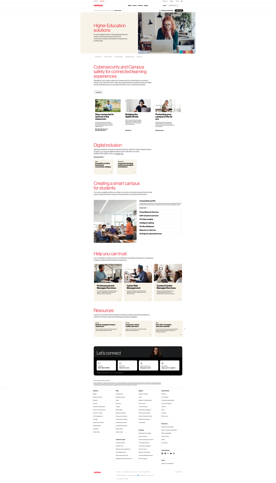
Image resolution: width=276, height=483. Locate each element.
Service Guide (165, 436)
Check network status (144, 413)
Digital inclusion (108, 56)
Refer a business (143, 458)
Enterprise (95, 428)
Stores (177, 1)
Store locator (142, 403)
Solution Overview (100, 10)
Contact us (165, 1)
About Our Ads (150, 475)
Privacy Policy (135, 471)
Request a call (145, 368)
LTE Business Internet (121, 425)
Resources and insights (168, 427)
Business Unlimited (121, 413)
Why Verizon (165, 416)
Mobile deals (119, 428)
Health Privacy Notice (121, 475)
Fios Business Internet (121, 419)
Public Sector (106, 10)
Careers (164, 406)
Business (102, 1)
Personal (96, 1)
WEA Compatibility (166, 433)
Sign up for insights (168, 368)
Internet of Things (97, 413)
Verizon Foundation (166, 403)
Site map (119, 471)
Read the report (159, 130)
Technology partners (144, 442)
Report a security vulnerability (169, 430)
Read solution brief (98, 157)
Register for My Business (145, 400)
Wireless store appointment (123, 449)
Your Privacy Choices (132, 475)
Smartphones (119, 394)
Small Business (97, 425)
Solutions (140, 5)
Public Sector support (144, 419)
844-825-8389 (104, 368)
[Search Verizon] (173, 5)
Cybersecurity (98, 56)
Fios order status (143, 406)
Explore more (142, 207)
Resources (139, 56)
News (163, 409)
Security (95, 403)
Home (95, 10)
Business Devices (120, 397)
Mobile (129, 5)
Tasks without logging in (145, 409)
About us (164, 394)
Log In (164, 5)
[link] (91, 328)
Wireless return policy (144, 452)
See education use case (101, 129)
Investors (164, 413)
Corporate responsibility (168, 400)
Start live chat (124, 368)
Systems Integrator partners (146, 439)
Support (171, 1)
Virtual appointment (121, 452)
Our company (165, 397)
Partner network (143, 436)
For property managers (145, 446)
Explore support (118, 372)
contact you (119, 153)
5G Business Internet (121, 422)
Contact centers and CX (99, 409)
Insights (146, 5)
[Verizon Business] (98, 5)
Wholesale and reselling (145, 433)
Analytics (126, 478)
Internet (135, 5)
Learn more (98, 92)
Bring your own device (121, 416)
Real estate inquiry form (122, 455)
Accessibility (142, 422)
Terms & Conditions (126, 471)
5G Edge (95, 419)
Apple (117, 400)
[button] (181, 1)
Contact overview (120, 442)
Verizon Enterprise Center (145, 416)
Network (95, 400)
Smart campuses (118, 56)
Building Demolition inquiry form (124, 458)
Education (112, 10)
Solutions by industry (98, 422)
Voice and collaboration (99, 406)
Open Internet (120, 478)
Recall (163, 439)
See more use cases (100, 130)
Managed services (129, 56)
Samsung (118, 403)
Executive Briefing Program (146, 455)
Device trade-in (143, 449)
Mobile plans (119, 409)
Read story (128, 130)
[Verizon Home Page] (97, 472)
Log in (110, 372)
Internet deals (119, 432)
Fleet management (98, 416)
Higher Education (117, 10)
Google (118, 406)
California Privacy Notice (144, 471)
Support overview (143, 394)
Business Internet (97, 397)
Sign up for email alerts (167, 463)
